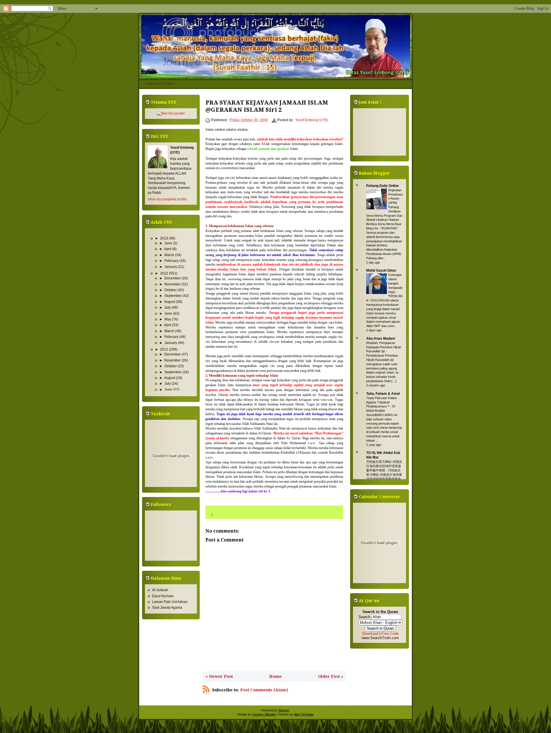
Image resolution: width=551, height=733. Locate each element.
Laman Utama (158, 84)
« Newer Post (219, 676)
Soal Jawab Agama (167, 608)
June (168, 243)
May (168, 319)
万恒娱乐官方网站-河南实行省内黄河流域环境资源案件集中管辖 (384, 466)
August (170, 302)
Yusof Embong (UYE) (311, 120)
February (171, 261)
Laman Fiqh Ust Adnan (170, 602)
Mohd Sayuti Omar (381, 270)
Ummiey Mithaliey (264, 714)
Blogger (284, 710)
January (171, 267)
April (168, 249)
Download (370, 633)
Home (275, 676)
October (171, 290)
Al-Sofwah (160, 590)
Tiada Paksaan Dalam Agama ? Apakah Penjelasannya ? (381, 402)
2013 (164, 238)
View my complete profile (167, 199)
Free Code (390, 633)
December (173, 278)
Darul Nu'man (163, 596)
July (168, 307)
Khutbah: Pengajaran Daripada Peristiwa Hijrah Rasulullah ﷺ (383, 347)
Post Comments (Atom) (264, 690)
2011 (164, 349)
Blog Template (304, 714)
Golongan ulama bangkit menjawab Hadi (395, 283)
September (173, 296)
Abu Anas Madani (380, 338)
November (173, 284)
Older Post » (330, 676)
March (169, 255)
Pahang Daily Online (382, 186)
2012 (164, 273)
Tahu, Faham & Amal (383, 394)
